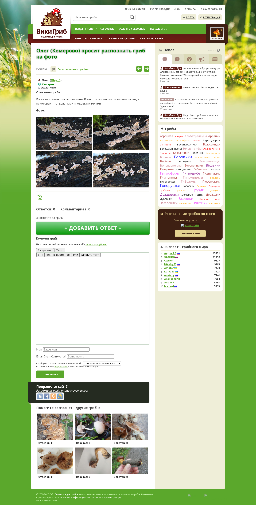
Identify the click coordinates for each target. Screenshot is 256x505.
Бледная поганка (211, 148)
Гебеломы (200, 169)
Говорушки (170, 185)
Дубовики (166, 199)
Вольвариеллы (171, 165)
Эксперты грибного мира (186, 247)
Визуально (45, 250)
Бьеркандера (203, 157)
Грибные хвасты (135, 9)
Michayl (169, 286)
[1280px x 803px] (121, 133)
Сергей (168, 260)
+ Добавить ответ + (92, 228)
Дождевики (169, 194)
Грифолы (181, 190)
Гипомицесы (193, 177)
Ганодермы (183, 169)
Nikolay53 (170, 264)
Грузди (198, 190)
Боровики (183, 156)
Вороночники (194, 165)
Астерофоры (183, 140)
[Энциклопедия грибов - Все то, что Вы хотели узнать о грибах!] (52, 23)
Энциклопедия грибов (66, 494)
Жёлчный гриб (209, 199)
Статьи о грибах (151, 38)
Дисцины (215, 190)
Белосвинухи (211, 144)
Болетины (197, 153)
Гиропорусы (167, 181)
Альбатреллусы (196, 136)
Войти (190, 17)
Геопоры (215, 169)
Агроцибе (166, 136)
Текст (60, 250)
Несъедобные (158, 28)
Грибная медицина (121, 38)
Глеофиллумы (211, 181)
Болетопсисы (213, 153)
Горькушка (214, 186)
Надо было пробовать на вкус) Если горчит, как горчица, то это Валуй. (189, 117)
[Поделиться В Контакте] (40, 396)
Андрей (169, 282)
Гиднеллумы (211, 173)
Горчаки (201, 186)
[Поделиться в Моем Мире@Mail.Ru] (60, 396)
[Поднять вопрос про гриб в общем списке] (40, 197)
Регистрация (211, 17)
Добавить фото (190, 233)
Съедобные (107, 28)
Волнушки (185, 161)
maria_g (169, 275)
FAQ (177, 9)
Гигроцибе (191, 173)
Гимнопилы (168, 177)
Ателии (196, 140)
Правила (190, 9)
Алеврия (178, 136)
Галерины (167, 169)
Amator (169, 268)
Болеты (165, 157)
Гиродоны (214, 177)
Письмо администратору (108, 497)
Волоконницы (209, 161)
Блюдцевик (166, 153)
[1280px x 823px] (64, 169)
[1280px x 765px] (64, 133)
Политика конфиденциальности (77, 497)
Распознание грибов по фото (190, 214)
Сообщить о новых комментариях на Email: (58, 364)
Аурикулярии (211, 140)
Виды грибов (84, 28)
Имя (39, 349)
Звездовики (169, 203)
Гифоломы (188, 181)
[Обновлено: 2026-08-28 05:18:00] (218, 50)
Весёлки (165, 161)
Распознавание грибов (72, 69)
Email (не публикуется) (51, 356)
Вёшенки (213, 165)
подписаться (61, 366)
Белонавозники (187, 144)
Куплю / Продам (160, 9)
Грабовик (165, 190)
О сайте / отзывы (211, 9)
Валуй (217, 157)
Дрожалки (213, 194)
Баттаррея (165, 144)
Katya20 (169, 271)
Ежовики (185, 198)
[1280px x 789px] (121, 170)
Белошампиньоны (171, 148)
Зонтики (200, 203)
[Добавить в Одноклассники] (53, 396)
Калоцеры (214, 203)
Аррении (214, 136)
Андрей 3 (170, 253)
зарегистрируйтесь (96, 244)
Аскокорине (166, 140)
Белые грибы (192, 149)
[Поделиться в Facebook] (46, 396)
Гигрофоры (170, 173)
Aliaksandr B (172, 279)
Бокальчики (181, 153)
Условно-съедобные (132, 28)
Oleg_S (55, 80)
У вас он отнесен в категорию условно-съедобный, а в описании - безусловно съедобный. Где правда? (189, 103)
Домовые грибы (192, 194)
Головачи (189, 186)
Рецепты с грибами (88, 38)
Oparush (169, 257)
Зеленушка (185, 203)
